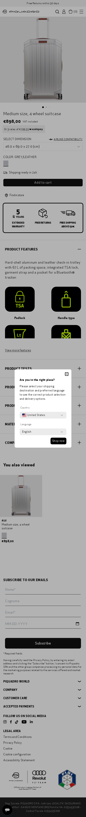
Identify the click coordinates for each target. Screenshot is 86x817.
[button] (66, 374)
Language (26, 424)
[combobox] (33, 415)
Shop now (58, 441)
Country (25, 407)
